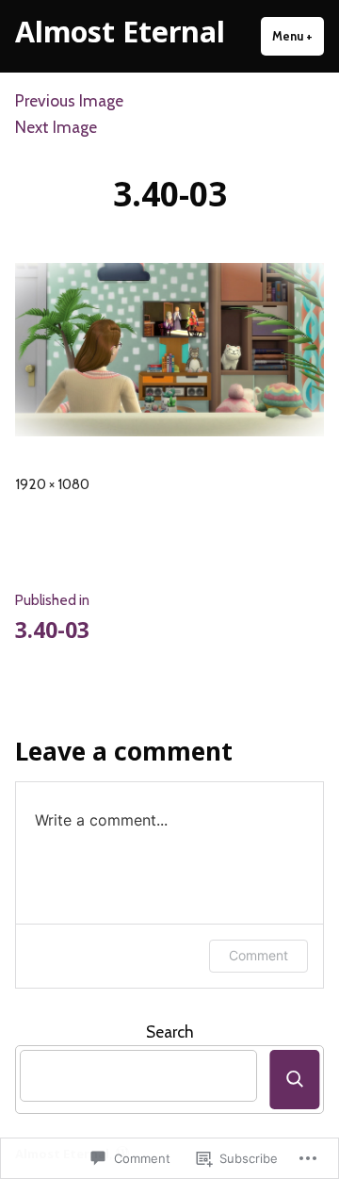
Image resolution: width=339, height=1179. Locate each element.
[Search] (294, 1079)
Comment (258, 955)
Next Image (56, 127)
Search (170, 1031)
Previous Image (69, 100)
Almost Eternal (120, 31)
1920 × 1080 (52, 484)
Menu (298, 35)
